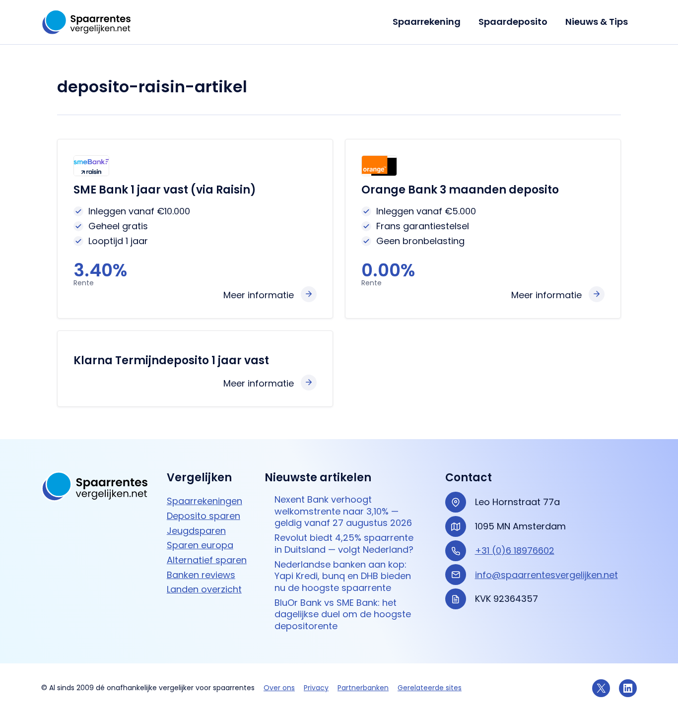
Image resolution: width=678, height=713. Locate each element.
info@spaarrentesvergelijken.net (546, 575)
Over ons (279, 688)
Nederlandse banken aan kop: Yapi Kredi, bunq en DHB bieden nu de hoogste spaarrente (342, 576)
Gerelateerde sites (430, 688)
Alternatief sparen (207, 560)
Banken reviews (201, 575)
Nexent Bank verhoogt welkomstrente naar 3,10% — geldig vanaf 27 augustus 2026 (343, 511)
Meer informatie (258, 295)
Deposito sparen (203, 516)
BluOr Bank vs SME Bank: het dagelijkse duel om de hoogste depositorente (342, 614)
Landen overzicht (204, 589)
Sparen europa (200, 545)
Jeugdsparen (196, 530)
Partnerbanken (363, 688)
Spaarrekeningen (204, 501)
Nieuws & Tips (596, 21)
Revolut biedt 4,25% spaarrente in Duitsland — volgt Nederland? (343, 543)
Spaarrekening (427, 21)
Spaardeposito (512, 21)
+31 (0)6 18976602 (514, 550)
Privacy (316, 688)
